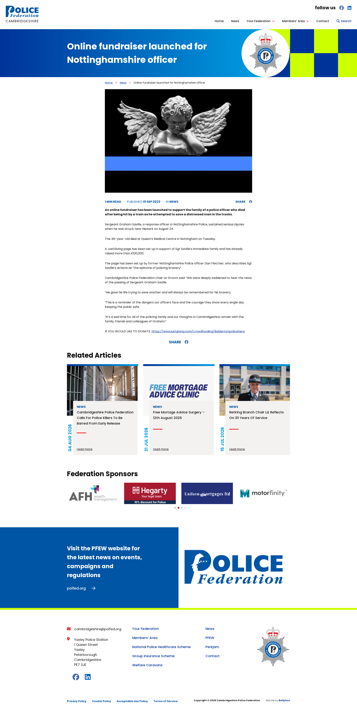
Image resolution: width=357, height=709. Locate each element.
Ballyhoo (284, 700)
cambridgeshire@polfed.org (97, 629)
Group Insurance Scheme (153, 656)
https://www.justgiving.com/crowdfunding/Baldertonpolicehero (198, 331)
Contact (322, 21)
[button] (175, 508)
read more (84, 449)
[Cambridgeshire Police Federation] (22, 16)
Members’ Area (293, 21)
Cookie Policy (101, 701)
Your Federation (259, 21)
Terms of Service (165, 701)
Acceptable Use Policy (132, 701)
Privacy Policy (76, 701)
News (235, 21)
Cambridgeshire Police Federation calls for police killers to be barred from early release (105, 418)
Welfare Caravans (147, 665)
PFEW (209, 637)
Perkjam (212, 647)
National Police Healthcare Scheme (161, 647)
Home (219, 21)
